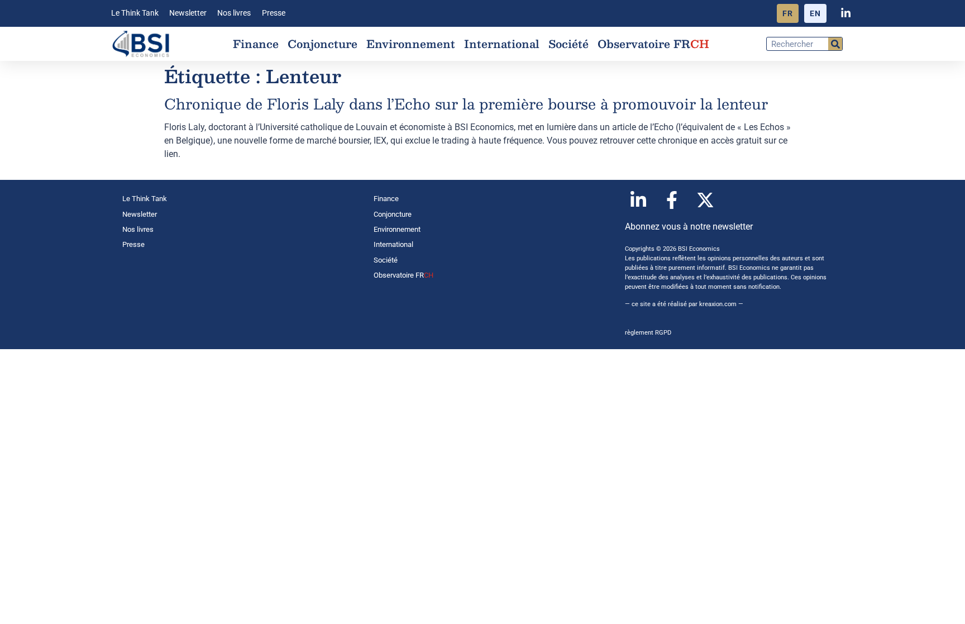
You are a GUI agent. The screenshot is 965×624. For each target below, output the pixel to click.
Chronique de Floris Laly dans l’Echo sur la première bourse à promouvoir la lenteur (466, 104)
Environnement (410, 44)
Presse (273, 13)
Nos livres (234, 13)
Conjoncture (322, 44)
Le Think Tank (135, 13)
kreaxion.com (718, 304)
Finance (256, 44)
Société (568, 44)
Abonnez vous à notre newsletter (689, 226)
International (501, 44)
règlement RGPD (648, 332)
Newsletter (188, 13)
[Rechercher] (835, 43)
